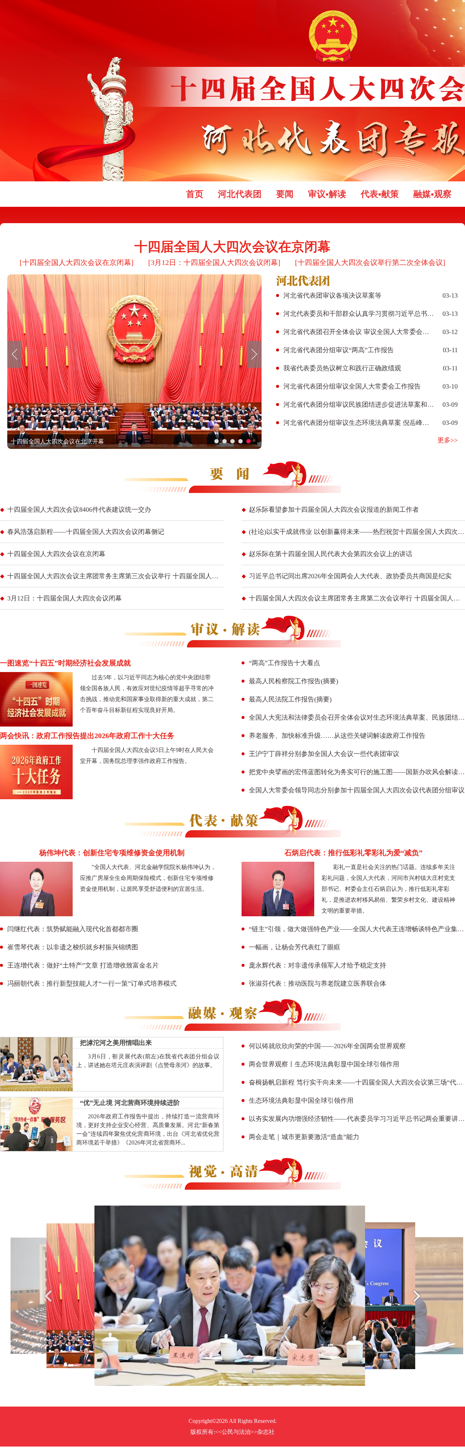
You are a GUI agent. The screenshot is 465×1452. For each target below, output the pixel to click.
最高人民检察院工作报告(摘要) (293, 681)
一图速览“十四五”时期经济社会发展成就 (65, 663)
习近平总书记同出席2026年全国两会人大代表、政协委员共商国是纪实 (350, 576)
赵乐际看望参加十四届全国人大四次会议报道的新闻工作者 (334, 509)
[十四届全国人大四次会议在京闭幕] (77, 262)
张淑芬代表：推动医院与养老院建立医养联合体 (317, 983)
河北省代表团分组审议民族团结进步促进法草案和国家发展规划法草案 (359, 404)
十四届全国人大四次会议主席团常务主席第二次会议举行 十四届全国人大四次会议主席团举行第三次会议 (357, 598)
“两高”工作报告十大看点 (284, 663)
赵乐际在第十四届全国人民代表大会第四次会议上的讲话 (330, 554)
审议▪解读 (327, 194)
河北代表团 (240, 194)
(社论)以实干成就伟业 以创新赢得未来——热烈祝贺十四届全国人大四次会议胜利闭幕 (357, 531)
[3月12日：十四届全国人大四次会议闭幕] (214, 262)
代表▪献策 (380, 194)
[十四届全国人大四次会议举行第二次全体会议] (370, 262)
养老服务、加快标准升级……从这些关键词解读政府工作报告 (337, 735)
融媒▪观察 (432, 194)
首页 (194, 194)
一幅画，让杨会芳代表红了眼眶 (294, 947)
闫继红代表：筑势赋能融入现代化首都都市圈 (72, 929)
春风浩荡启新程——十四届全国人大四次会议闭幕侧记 (85, 531)
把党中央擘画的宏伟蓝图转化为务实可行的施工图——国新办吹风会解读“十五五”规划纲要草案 (357, 772)
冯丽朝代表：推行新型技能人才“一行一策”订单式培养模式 (92, 983)
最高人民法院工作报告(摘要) (290, 699)
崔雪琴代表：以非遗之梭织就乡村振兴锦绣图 (72, 947)
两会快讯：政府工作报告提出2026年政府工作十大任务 (87, 736)
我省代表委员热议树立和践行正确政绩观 (342, 368)
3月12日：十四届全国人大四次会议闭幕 (64, 598)
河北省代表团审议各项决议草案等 (332, 295)
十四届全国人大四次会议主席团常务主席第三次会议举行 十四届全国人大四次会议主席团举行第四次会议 (115, 576)
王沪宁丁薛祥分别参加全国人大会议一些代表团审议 (324, 753)
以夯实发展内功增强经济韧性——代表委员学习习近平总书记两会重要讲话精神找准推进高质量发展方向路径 (357, 1118)
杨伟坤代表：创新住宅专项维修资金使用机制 (112, 853)
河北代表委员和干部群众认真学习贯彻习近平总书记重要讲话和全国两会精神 (359, 313)
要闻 (285, 194)
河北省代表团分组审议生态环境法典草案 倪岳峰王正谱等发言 (359, 422)
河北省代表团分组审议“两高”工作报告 (338, 350)
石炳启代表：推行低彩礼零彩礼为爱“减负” (353, 853)
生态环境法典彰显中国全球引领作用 (301, 1100)
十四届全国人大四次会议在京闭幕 (232, 247)
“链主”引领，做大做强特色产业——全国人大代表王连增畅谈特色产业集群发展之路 (357, 929)
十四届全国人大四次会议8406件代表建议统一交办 (79, 509)
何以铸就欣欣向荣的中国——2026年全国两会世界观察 (327, 1046)
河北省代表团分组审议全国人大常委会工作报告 (352, 386)
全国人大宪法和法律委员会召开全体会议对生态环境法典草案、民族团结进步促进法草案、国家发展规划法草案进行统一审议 (357, 717)
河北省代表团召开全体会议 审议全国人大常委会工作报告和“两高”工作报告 (359, 331)
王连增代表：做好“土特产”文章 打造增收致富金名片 (83, 965)
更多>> (447, 440)
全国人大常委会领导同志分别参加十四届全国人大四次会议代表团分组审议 (357, 790)
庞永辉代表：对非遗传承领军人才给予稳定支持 (317, 965)
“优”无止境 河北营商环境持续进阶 (130, 1102)
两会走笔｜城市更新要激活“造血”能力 (304, 1137)
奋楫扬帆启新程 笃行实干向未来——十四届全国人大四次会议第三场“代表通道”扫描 (357, 1082)
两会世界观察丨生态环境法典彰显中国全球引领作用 (324, 1064)
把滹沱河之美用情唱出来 (116, 1042)
